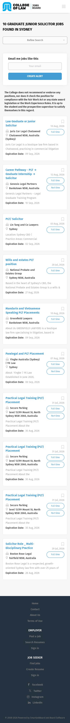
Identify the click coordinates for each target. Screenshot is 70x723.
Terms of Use (35, 621)
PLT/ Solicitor (14, 219)
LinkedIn (37, 702)
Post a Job (35, 636)
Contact (35, 609)
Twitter (38, 691)
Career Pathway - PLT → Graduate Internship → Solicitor (21, 174)
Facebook (37, 684)
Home (35, 603)
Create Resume (35, 669)
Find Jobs (35, 663)
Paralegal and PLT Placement (25, 353)
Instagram (37, 696)
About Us (35, 615)
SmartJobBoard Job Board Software (47, 718)
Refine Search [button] (35, 40)
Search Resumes (35, 642)
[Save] (62, 122)
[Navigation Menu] (64, 6)
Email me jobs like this (23, 58)
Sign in (35, 648)
